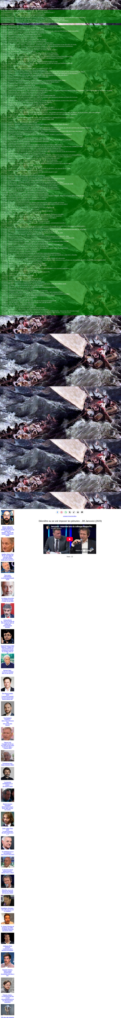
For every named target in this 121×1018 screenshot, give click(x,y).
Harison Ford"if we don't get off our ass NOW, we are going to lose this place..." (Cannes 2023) (7, 745)
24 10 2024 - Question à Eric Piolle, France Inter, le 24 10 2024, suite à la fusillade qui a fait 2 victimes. (29, 185)
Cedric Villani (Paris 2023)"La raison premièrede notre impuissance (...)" (7, 831)
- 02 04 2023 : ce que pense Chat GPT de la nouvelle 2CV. (17, 299)
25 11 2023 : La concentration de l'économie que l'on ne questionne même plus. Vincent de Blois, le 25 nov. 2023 (32, 232)
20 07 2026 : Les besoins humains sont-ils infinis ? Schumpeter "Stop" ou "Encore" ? (24, 39)
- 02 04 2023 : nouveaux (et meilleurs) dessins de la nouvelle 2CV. (19, 297)
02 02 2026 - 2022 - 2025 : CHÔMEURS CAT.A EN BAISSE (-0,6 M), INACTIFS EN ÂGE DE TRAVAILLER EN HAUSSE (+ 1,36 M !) (37, 117)
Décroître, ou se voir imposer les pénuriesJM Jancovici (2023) (7, 891)
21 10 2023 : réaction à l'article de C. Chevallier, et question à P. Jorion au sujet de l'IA (24, 243)
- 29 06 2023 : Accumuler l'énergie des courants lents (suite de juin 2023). (21, 280)
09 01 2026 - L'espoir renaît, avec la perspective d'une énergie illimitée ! (20, 126)
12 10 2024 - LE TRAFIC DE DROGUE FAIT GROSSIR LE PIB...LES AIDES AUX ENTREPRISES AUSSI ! (30, 189)
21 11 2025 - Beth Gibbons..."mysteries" (12, 136)
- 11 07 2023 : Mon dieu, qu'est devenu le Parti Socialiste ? (17, 277)
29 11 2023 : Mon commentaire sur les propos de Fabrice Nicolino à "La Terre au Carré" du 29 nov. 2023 (29, 231)
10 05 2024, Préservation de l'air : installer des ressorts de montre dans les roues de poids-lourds (27, 207)
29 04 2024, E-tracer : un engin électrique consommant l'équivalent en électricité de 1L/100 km (27, 211)
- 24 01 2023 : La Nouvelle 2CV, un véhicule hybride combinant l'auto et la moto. (23, 307)
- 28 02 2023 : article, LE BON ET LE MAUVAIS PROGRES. (17, 304)
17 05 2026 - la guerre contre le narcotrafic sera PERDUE (16, 66)
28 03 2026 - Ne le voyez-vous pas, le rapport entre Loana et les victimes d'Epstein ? (24, 92)
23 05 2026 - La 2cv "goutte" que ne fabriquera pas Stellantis (17, 65)
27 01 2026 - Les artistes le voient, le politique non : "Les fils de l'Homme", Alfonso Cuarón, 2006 (27, 119)
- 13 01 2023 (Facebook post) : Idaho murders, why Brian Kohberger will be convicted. (24, 309)
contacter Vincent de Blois (69, 516)
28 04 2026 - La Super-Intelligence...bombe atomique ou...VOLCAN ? (20, 78)
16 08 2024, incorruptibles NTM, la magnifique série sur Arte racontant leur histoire (23, 199)
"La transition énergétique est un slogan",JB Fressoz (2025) (8, 784)
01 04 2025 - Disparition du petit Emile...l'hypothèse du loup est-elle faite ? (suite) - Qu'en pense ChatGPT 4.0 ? (31, 161)
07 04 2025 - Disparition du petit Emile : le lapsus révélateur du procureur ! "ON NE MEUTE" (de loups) (29, 160)
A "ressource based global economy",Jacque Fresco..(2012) (7, 871)
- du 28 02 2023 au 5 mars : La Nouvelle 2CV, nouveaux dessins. (19, 305)
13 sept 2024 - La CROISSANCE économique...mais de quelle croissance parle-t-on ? (24, 192)
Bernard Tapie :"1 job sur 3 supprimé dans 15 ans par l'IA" (7, 672)
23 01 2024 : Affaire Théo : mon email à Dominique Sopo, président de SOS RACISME (24, 219)
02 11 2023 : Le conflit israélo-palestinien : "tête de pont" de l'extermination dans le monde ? (26, 239)
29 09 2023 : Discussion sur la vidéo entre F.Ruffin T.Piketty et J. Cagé (20, 249)
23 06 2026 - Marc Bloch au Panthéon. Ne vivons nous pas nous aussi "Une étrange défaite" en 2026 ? (29, 49)
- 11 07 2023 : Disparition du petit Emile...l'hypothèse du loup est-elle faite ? (21, 278)
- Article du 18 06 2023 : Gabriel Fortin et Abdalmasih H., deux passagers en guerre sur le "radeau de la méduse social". (34, 283)
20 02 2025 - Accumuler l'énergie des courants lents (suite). (17, 165)
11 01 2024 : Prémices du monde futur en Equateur (15, 224)
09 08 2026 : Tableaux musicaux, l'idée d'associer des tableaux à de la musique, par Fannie (26, 32)
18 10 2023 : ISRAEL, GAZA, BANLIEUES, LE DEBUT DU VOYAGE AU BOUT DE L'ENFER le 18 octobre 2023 (32, 244)
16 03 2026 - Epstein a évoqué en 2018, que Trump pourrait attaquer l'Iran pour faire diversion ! (27, 102)
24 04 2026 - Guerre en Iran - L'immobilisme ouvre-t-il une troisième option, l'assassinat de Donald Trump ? (30, 82)
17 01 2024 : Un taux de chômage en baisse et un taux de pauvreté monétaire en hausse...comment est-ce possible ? (33, 223)
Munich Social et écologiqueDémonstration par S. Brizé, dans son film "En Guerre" (7, 806)
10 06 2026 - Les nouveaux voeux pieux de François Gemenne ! (18, 51)
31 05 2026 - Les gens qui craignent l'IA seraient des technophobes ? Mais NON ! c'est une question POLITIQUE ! (32, 58)
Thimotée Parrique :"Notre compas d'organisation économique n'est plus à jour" (7, 972)
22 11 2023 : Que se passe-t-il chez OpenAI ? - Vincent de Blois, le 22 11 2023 (22, 234)
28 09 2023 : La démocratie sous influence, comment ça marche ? (19, 251)
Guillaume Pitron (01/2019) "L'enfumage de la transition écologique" (7, 948)
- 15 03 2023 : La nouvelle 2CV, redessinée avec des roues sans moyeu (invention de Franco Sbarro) (28, 300)
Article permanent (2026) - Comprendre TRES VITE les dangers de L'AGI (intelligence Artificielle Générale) (30, 22)
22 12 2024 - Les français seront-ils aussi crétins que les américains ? (20, 173)
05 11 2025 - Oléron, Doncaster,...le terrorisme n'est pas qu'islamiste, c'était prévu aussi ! (25, 138)
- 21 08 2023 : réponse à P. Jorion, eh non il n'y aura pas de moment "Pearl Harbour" (24, 265)
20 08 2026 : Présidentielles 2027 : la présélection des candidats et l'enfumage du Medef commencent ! (29, 26)
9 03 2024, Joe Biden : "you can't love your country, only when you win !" (21, 212)
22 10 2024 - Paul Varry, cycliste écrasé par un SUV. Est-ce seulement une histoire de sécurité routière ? (29, 187)
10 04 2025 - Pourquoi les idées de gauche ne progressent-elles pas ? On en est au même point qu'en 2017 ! (30, 158)
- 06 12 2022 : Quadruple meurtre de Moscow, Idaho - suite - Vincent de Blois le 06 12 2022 (26, 314)
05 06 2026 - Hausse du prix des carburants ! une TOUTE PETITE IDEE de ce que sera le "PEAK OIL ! (29, 53)
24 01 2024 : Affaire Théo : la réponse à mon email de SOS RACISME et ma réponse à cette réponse (29, 217)
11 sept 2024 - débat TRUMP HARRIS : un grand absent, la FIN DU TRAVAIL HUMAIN (24, 194)
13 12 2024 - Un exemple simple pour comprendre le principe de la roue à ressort (23, 175)
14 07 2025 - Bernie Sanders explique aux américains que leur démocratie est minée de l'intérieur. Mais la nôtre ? (32, 144)
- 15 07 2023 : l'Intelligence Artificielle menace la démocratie (17, 275)
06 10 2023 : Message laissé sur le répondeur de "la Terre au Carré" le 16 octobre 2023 (24, 246)
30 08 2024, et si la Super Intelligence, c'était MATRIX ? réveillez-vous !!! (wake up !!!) (24, 197)
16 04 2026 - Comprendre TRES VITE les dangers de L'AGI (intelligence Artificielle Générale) (26, 83)
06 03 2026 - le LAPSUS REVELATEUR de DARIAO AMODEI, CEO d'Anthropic (23, 105)
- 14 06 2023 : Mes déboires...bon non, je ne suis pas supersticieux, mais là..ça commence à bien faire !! (30, 287)
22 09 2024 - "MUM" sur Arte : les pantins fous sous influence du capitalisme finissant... (25, 190)
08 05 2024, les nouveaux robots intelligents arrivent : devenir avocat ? (20, 209)
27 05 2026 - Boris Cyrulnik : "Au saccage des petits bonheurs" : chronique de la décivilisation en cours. (29, 61)
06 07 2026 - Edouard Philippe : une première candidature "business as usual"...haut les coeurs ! (27, 42)
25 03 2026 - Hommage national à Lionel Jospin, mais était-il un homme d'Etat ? (23, 93)
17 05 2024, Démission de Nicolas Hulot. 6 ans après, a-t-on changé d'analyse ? (23, 206)
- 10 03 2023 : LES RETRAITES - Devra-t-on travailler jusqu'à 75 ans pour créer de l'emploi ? (26, 302)
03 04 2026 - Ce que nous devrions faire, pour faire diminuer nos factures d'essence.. (24, 88)
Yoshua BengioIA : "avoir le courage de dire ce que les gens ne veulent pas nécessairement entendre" (7, 623)
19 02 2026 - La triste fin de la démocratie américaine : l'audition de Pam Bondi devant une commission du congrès (32, 109)
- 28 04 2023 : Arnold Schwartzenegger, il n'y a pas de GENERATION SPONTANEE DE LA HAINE (28, 295)
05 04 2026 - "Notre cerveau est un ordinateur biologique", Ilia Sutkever (20, 87)
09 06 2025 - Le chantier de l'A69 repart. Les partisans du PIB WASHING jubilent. (23, 153)
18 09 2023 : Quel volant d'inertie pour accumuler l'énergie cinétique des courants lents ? (25, 256)
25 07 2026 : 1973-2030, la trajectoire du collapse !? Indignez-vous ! (19, 37)
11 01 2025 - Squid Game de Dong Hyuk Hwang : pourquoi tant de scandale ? (22, 170)
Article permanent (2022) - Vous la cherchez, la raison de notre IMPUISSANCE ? (23, 15)
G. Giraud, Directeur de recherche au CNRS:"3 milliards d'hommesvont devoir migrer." (7, 928)
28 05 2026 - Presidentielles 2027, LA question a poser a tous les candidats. (22, 59)
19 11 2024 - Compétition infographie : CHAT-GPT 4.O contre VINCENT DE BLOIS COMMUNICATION (29, 180)
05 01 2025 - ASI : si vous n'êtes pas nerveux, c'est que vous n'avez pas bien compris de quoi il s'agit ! (29, 172)
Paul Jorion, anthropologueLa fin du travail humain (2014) (7, 577)
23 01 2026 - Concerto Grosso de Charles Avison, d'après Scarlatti (19, 122)
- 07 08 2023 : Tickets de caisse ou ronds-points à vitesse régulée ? (19, 270)
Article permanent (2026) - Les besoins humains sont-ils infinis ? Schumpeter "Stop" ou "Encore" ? (28, 12)
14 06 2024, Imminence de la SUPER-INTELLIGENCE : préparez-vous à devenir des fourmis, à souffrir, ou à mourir (32, 202)
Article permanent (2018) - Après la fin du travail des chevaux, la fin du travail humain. (24, 10)
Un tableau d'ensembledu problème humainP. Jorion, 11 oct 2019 (7, 600)
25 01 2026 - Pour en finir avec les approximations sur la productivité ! (20, 121)
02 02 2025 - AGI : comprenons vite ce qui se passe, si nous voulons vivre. (21, 166)
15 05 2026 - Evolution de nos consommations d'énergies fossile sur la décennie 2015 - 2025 (26, 68)
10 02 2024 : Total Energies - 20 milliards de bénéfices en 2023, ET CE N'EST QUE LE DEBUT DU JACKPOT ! (31, 216)
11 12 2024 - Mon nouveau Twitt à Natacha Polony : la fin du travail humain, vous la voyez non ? (27, 177)
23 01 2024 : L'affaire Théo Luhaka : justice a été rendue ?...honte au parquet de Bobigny (25, 221)
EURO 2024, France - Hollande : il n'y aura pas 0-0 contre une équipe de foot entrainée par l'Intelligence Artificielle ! (32, 214)
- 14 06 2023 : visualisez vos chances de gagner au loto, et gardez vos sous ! (22, 285)
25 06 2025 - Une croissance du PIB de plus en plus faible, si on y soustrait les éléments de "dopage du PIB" (31, 148)
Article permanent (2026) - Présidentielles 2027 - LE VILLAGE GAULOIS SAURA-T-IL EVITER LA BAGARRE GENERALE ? (35, 20)
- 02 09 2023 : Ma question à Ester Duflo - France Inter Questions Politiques (22, 261)
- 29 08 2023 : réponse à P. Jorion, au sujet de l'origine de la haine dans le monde (23, 263)
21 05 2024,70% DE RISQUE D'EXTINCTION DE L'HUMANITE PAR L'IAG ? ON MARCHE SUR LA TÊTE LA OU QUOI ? (34, 204)
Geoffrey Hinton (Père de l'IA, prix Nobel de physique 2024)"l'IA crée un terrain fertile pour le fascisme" (7, 557)
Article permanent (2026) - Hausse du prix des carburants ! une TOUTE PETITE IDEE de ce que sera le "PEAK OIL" (33, 19)
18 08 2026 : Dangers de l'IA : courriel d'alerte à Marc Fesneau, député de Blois (22, 29)
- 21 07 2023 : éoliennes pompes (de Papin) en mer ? (15, 273)
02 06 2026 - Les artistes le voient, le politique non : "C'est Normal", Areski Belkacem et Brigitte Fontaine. (30, 54)
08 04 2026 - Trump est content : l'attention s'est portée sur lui (18, 85)
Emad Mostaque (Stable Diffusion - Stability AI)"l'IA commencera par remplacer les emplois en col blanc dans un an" (7, 649)
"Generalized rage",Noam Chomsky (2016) (7, 764)
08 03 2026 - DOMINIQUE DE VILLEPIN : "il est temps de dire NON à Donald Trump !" (25, 104)
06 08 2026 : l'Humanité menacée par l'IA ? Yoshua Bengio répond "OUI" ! (21, 34)
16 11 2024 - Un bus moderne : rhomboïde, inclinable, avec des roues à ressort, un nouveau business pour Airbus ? (32, 182)
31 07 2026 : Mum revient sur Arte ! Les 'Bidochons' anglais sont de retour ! (21, 36)
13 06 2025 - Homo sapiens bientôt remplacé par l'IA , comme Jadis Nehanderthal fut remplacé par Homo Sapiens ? (32, 149)
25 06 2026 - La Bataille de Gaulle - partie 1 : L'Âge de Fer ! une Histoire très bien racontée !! (26, 48)
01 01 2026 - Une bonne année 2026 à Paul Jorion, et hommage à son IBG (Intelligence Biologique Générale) (30, 129)
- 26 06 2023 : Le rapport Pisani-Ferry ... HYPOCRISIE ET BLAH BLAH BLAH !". (23, 282)
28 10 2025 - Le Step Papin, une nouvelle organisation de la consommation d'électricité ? (25, 141)
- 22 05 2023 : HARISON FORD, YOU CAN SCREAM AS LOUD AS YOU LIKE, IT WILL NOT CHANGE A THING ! (32, 292)
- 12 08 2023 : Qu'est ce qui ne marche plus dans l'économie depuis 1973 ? (21, 266)
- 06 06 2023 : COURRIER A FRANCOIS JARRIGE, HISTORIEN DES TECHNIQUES (24, 290)
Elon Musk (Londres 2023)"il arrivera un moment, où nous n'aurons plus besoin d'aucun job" (7, 696)
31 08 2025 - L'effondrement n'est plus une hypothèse (15, 143)
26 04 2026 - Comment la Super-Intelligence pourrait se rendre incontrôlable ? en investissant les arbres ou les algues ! (33, 80)
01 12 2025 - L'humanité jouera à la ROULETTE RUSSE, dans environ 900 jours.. (23, 133)
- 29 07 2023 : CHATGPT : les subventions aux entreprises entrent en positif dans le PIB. (25, 271)
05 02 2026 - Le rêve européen (9, 116)
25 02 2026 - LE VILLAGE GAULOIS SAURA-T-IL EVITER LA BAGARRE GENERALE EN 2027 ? (28, 107)
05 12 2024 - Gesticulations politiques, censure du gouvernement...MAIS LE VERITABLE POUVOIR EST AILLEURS (33, 178)
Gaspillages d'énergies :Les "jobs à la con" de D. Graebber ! (7, 910)
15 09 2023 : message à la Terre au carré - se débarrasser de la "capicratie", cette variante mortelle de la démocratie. (33, 258)
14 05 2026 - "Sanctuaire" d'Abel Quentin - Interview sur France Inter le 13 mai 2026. (24, 70)
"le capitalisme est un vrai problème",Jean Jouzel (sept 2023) (7, 853)
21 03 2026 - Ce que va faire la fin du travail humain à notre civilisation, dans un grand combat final (28, 95)
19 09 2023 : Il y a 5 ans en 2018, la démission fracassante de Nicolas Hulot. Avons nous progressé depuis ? (31, 253)
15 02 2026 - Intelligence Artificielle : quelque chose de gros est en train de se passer (24, 110)
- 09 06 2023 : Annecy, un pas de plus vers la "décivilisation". (18, 288)
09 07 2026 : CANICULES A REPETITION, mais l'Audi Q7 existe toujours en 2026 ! (24, 41)
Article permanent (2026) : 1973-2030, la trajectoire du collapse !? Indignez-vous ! (23, 14)
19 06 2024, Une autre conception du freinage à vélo (15, 200)
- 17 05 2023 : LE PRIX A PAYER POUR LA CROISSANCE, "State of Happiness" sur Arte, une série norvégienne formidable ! (35, 294)
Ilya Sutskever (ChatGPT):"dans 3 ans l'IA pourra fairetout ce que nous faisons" (7, 721)
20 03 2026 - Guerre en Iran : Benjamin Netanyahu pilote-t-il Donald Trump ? (22, 99)
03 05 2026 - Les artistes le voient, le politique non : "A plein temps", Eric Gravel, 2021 (24, 76)
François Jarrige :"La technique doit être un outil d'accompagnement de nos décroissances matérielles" (7, 998)
